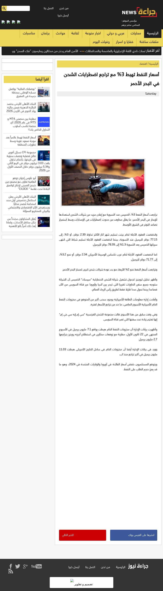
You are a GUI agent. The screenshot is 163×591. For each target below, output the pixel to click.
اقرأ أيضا (42, 79)
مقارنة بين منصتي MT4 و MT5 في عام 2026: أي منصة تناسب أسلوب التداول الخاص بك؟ (28, 124)
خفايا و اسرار (124, 42)
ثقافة (75, 33)
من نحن (64, 8)
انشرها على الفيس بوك (141, 535)
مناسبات (29, 33)
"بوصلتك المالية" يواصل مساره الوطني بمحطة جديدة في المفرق (22, 92)
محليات (136, 33)
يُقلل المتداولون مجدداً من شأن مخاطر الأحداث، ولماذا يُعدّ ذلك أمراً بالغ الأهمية (21, 222)
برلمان (45, 33)
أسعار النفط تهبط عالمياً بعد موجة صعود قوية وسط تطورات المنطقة (21, 141)
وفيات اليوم (101, 42)
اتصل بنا (48, 8)
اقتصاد (143, 64)
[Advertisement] (107, 126)
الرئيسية (152, 33)
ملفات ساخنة (149, 42)
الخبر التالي (68, 535)
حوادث (60, 33)
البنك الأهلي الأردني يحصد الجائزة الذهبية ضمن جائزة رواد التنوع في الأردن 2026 (21, 107)
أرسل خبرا (63, 15)
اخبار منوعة (93, 33)
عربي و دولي (115, 33)
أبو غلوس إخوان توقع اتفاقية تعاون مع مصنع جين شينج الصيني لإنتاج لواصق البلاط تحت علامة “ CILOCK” (27, 184)
